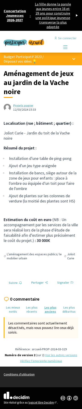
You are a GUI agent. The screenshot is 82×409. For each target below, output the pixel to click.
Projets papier (23, 105)
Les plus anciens (50, 309)
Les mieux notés (13, 309)
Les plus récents (32, 309)
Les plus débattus (69, 309)
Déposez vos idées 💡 (20, 61)
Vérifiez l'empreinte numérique (41, 361)
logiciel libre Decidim (42, 402)
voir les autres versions (61, 355)
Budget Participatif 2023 (23, 56)
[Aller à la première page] (31, 41)
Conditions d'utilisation (19, 374)
